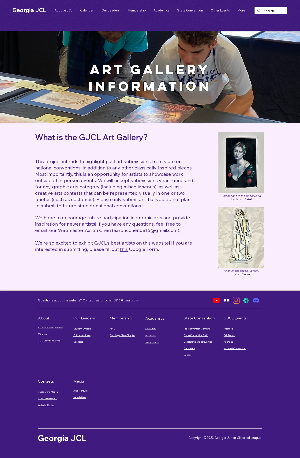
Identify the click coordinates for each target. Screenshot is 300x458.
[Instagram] (236, 300)
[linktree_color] (246, 300)
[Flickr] (226, 300)
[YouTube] (216, 300)
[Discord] (255, 300)
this (124, 249)
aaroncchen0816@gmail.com (145, 230)
